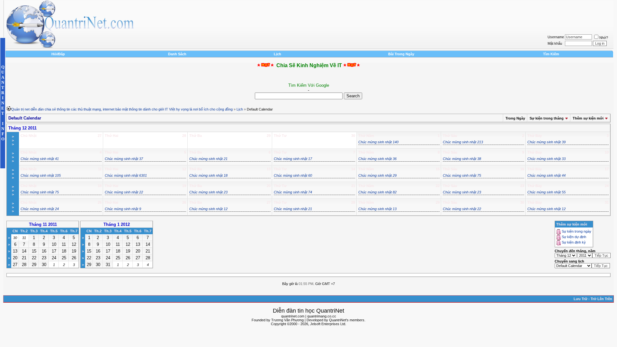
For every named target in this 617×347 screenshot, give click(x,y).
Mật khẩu (555, 43)
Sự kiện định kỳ (574, 243)
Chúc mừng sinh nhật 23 (208, 192)
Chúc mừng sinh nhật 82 (377, 192)
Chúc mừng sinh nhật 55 (546, 192)
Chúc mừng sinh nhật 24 (40, 209)
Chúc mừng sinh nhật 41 (40, 159)
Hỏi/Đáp (58, 54)
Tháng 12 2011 (22, 128)
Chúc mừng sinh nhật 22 (124, 192)
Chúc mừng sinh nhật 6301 (126, 175)
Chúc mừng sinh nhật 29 (377, 175)
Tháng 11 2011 (43, 224)
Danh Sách (177, 54)
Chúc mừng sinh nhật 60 (293, 175)
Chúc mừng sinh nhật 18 (208, 175)
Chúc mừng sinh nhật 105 (41, 175)
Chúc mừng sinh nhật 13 (377, 209)
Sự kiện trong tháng (547, 118)
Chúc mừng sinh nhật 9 (123, 209)
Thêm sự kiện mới (588, 118)
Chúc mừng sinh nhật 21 (208, 159)
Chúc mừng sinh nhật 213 (463, 142)
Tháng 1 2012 (116, 224)
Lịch (277, 54)
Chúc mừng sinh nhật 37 (124, 159)
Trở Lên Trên (601, 299)
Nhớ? (603, 38)
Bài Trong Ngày (401, 54)
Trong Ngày (515, 118)
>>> (13, 140)
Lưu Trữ (580, 299)
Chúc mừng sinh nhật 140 (378, 142)
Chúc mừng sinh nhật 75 (462, 175)
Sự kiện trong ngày (576, 232)
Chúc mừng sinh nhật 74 (293, 192)
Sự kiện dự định (574, 237)
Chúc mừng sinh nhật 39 (546, 142)
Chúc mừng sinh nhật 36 (377, 159)
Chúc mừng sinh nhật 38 (462, 159)
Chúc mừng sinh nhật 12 (208, 209)
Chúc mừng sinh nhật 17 (293, 159)
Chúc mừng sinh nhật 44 (546, 175)
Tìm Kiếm (551, 54)
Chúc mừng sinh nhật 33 (546, 159)
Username (556, 37)
